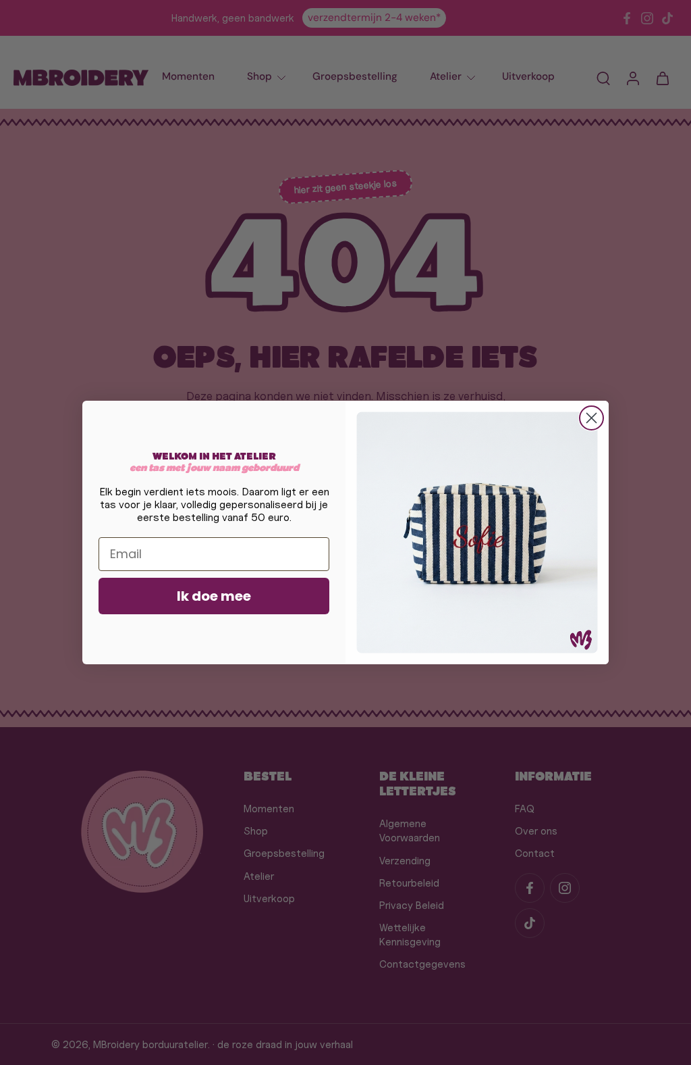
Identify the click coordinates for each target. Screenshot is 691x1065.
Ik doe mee (214, 596)
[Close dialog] (591, 418)
